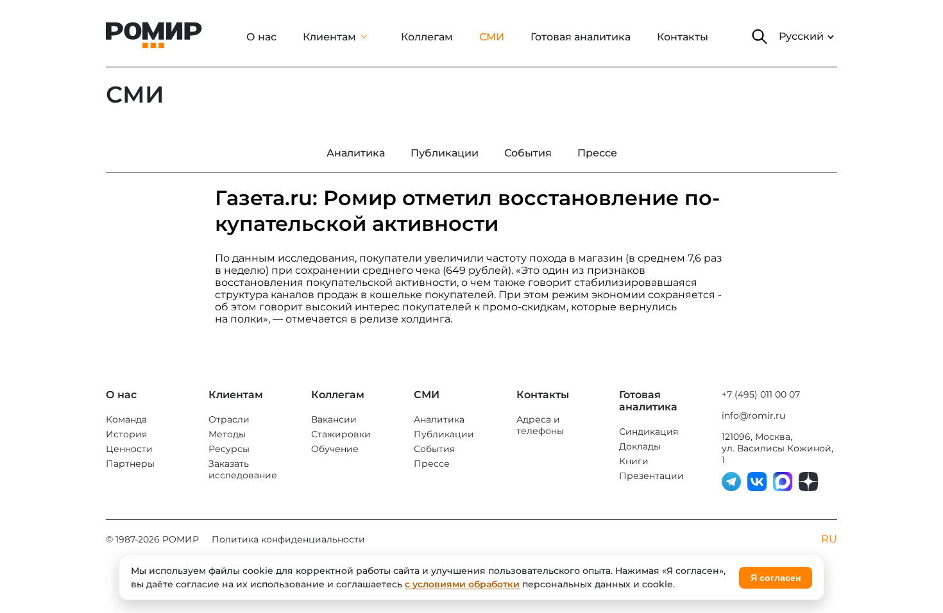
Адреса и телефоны (540, 425)
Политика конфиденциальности (288, 539)
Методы (227, 434)
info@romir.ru (753, 415)
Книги (634, 461)
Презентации (651, 476)
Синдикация (648, 431)
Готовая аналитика (581, 37)
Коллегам (427, 37)
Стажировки (341, 434)
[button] (759, 36)
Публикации (444, 434)
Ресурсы (229, 449)
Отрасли (229, 419)
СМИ (491, 37)
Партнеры (130, 463)
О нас (261, 37)
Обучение (335, 449)
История (126, 434)
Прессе (432, 463)
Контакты (682, 37)
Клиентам (329, 37)
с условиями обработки (462, 584)
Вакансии (334, 419)
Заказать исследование (242, 469)
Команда (126, 419)
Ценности (129, 449)
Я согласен (776, 578)
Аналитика (439, 419)
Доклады (640, 446)
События (434, 449)
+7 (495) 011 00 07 (761, 394)
